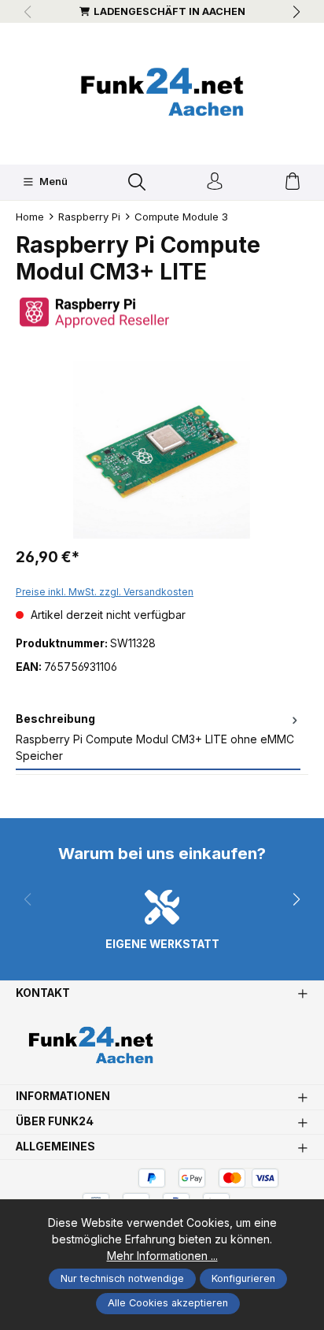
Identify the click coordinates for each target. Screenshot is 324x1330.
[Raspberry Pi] (162, 312)
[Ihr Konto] (214, 182)
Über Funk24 (55, 1122)
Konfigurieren (243, 1278)
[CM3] (162, 450)
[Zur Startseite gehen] (162, 91)
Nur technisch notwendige (122, 1278)
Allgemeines (55, 1147)
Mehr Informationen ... (162, 1256)
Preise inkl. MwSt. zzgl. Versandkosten (104, 592)
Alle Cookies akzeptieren (168, 1303)
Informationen (63, 1096)
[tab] (158, 738)
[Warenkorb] (292, 182)
